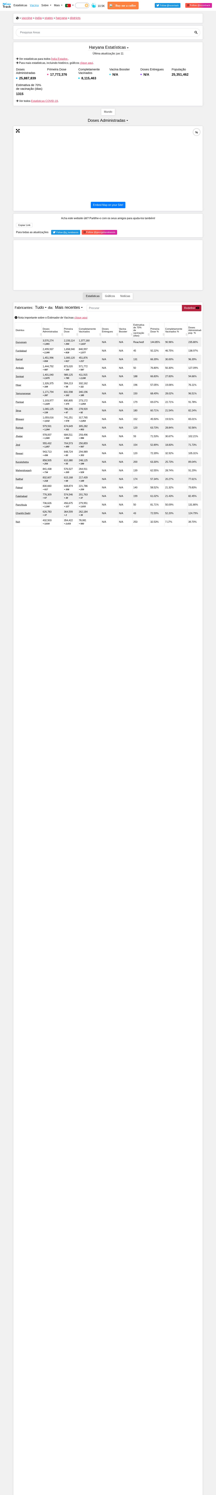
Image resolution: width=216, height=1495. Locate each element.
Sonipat (20, 376)
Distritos (20, 330)
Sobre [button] (45, 5)
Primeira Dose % (154, 330)
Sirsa (18, 410)
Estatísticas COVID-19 (44, 101)
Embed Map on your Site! (108, 204)
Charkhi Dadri (23, 513)
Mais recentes (67, 307)
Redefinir (190, 308)
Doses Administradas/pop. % (196, 330)
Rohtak (19, 427)
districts (75, 18)
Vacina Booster (123, 330)
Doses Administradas (106, 120)
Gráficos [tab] (110, 296)
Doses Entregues (107, 330)
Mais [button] (57, 5)
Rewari (19, 453)
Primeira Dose (68, 330)
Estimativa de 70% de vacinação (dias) (138, 330)
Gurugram (21, 342)
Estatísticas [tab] (93, 296)
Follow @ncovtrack (199, 5)
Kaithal (19, 479)
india (38, 18)
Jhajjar (19, 436)
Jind (18, 444)
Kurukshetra (22, 462)
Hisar (18, 385)
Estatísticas (20, 5)
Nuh (18, 521)
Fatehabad (21, 496)
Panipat (20, 402)
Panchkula (21, 504)
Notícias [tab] (125, 296)
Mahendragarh (24, 470)
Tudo (39, 307)
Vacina (34, 5)
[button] (69, 5)
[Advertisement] (108, 265)
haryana (61, 18)
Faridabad (21, 350)
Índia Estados (59, 58)
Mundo (108, 111)
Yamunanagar (23, 393)
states (49, 18)
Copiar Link (24, 225)
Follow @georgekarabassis (100, 232)
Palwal (19, 487)
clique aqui (86, 62)
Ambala (20, 367)
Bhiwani (20, 419)
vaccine (27, 18)
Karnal (19, 359)
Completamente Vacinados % (173, 330)
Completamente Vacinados (87, 330)
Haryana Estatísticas (107, 47)
